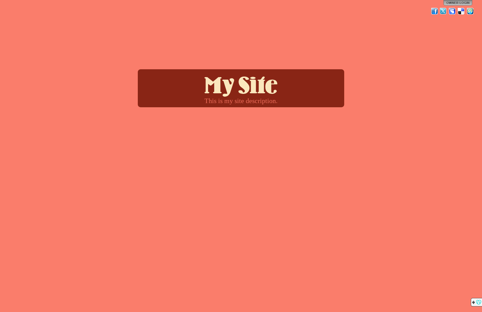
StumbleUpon (470, 11)
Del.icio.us (461, 11)
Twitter (443, 11)
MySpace (452, 11)
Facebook (434, 11)
